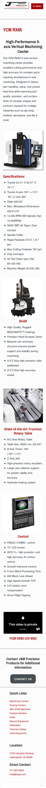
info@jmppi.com (18, 774)
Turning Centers (18, 705)
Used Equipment (18, 733)
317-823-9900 (17, 770)
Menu (38, 6)
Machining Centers (19, 701)
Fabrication (15, 725)
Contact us (23, 679)
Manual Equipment (19, 721)
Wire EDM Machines (20, 709)
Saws (12, 717)
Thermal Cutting (18, 729)
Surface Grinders (18, 713)
